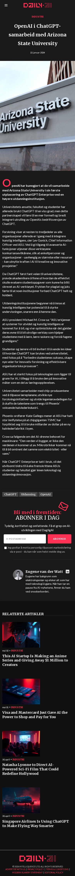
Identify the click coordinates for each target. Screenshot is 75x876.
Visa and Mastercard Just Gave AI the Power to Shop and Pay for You (35, 714)
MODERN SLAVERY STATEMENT (27, 872)
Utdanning (28, 494)
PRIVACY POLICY (36, 869)
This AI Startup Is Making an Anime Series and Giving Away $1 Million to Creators (35, 660)
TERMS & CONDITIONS (57, 869)
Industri (37, 16)
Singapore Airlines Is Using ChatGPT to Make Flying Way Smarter (35, 823)
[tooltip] (68, 572)
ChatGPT (10, 494)
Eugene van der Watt (44, 572)
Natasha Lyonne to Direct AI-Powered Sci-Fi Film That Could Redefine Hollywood (30, 769)
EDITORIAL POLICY (54, 872)
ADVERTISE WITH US (15, 869)
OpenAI (45, 494)
